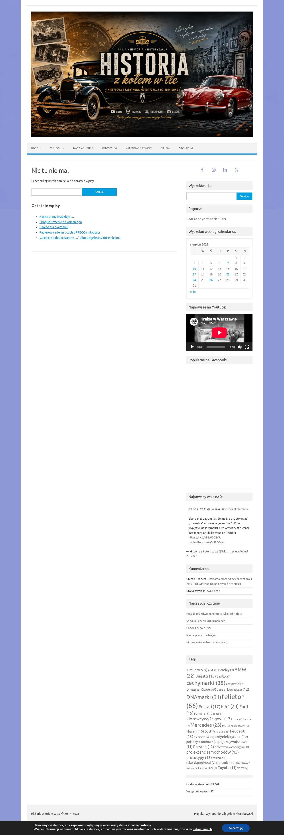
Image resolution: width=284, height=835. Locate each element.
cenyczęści (235, 683)
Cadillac (224, 676)
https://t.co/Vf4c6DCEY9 (204, 537)
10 (194, 269)
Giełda (165, 148)
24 (194, 280)
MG (226, 725)
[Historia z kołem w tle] (142, 136)
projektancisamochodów (212, 752)
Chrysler (193, 689)
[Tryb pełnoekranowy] (247, 347)
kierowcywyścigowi (209, 718)
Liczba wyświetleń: (198, 784)
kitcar (237, 719)
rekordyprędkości (200, 762)
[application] (219, 332)
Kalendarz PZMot (139, 148)
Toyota (227, 768)
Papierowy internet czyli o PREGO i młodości (69, 232)
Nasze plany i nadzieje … (56, 216)
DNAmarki (203, 697)
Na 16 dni (220, 218)
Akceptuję (236, 828)
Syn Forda (213, 590)
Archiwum (186, 148)
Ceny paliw (109, 148)
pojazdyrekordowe (202, 742)
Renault (226, 762)
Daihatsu (238, 689)
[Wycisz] (239, 347)
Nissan (195, 731)
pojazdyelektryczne (228, 737)
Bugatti (205, 676)
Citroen (208, 689)
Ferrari (209, 706)
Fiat (230, 706)
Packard (222, 731)
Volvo (242, 767)
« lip (193, 291)
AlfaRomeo (196, 670)
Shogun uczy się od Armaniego (60, 222)
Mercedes (205, 725)
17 (194, 274)
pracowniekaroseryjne (232, 747)
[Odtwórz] (192, 347)
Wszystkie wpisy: (197, 791)
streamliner (198, 768)
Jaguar (217, 713)
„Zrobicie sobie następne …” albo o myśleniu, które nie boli (79, 238)
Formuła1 (202, 713)
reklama (220, 758)
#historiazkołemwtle (235, 509)
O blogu (55, 148)
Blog (34, 148)
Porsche (203, 747)
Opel (210, 731)
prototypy (199, 757)
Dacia (222, 689)
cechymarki (205, 683)
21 (227, 274)
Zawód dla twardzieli (53, 227)
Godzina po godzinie (199, 218)
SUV (212, 767)
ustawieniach (202, 829)
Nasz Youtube (83, 148)
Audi (212, 670)
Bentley (226, 670)
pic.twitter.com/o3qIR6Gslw (206, 542)
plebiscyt (201, 736)
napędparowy (240, 726)
